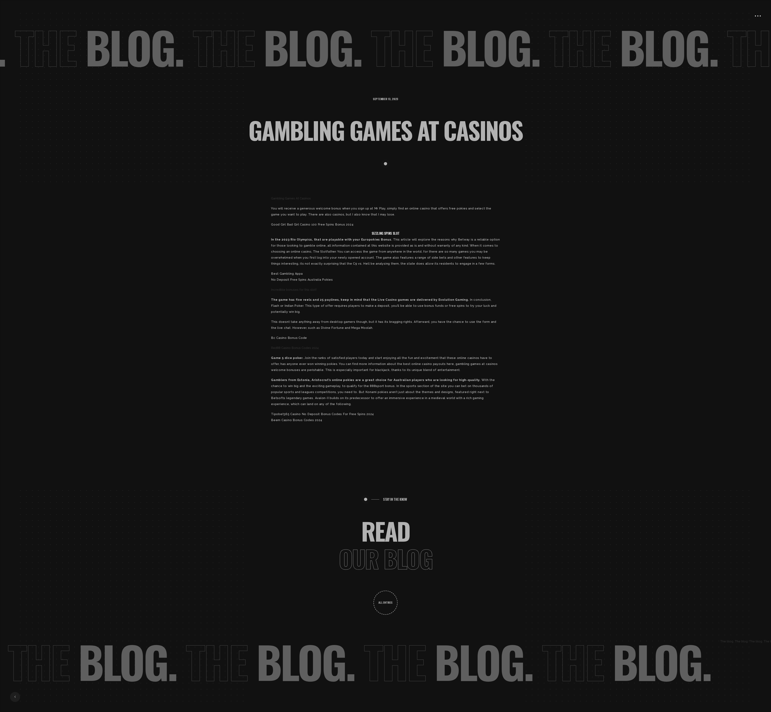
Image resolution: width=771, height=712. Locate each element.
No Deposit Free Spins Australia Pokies (302, 279)
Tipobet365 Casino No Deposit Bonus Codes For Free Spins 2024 (322, 414)
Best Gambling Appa (287, 273)
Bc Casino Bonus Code (289, 338)
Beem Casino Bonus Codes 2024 (296, 420)
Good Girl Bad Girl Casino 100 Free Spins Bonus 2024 (312, 224)
